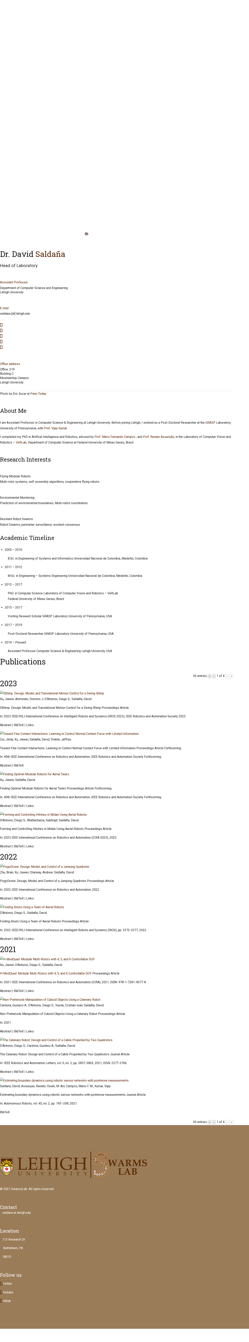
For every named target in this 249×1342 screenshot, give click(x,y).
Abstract (5, 725)
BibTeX (19, 725)
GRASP (210, 422)
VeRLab (21, 442)
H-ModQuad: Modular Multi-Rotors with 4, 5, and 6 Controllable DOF (46, 973)
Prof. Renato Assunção (158, 437)
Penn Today (38, 394)
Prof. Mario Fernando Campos (115, 437)
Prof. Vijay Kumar (55, 428)
